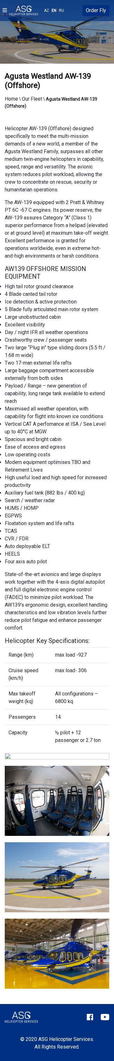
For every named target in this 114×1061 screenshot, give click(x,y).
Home (11, 99)
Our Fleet (32, 99)
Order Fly (96, 10)
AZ (46, 10)
